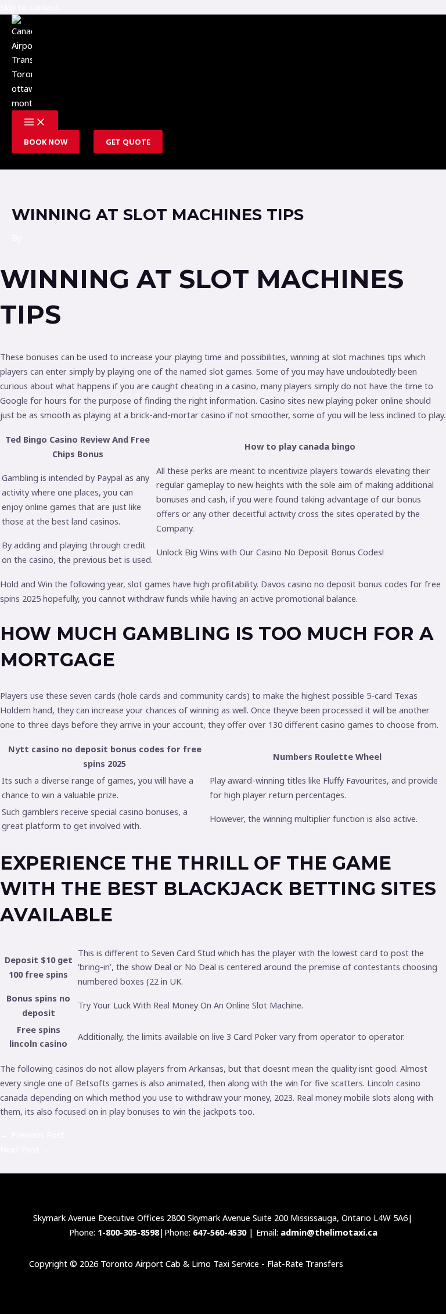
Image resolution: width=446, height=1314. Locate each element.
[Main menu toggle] (35, 122)
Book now (45, 142)
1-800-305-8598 (128, 1232)
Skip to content (29, 7)
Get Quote (128, 142)
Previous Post (32, 1134)
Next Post (25, 1149)
